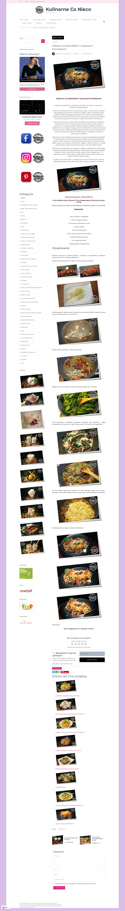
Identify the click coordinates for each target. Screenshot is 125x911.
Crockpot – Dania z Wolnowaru (28, 241)
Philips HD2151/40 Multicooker (28, 319)
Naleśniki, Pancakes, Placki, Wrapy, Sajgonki (31, 312)
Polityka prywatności (30, 907)
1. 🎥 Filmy (23, 197)
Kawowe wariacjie (25, 291)
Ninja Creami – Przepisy (55, 19)
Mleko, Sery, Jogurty (26, 309)
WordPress (22, 907)
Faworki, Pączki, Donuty (26, 276)
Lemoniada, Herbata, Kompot (28, 298)
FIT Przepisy (39, 23)
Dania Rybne (24, 251)
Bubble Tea (23, 219)
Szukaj (21, 38)
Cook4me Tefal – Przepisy (39, 19)
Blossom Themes (48, 906)
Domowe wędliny (25, 269)
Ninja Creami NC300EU (26, 316)
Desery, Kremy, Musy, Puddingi (28, 258)
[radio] (72, 644)
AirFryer (23, 201)
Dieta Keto (23, 262)
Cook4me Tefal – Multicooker (28, 237)
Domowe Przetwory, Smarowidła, (29, 266)
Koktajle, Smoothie (25, 294)
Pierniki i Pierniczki (25, 323)
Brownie (23, 215)
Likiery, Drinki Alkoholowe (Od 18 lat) (29, 302)
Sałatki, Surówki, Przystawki (27, 334)
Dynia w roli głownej (26, 273)
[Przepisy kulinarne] (26, 569)
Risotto (22, 330)
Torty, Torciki (24, 355)
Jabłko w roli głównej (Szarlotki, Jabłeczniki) (31, 287)
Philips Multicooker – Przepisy (89, 19)
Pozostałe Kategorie (51, 23)
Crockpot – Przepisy (27, 23)
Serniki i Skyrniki (25, 341)
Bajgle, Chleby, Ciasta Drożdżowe (29, 208)
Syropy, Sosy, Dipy (25, 345)
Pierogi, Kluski (24, 327)
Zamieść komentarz (87, 53)
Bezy (22, 212)
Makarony (55, 42)
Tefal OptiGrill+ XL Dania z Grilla (28, 352)
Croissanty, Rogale (25, 244)
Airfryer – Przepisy (24, 19)
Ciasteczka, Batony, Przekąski (28, 233)
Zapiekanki (23, 359)
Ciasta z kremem (25, 230)
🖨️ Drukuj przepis (57, 668)
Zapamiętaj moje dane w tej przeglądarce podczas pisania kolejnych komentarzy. (75, 883)
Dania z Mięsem (24, 255)
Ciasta (22, 226)
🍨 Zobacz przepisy (32, 123)
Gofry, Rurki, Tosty (25, 284)
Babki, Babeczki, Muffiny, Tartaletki (29, 205)
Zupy (22, 363)
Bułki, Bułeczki (24, 223)
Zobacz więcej (32, 89)
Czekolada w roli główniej (27, 248)
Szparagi (23, 348)
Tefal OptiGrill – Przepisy (71, 19)
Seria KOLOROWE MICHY (27, 338)
